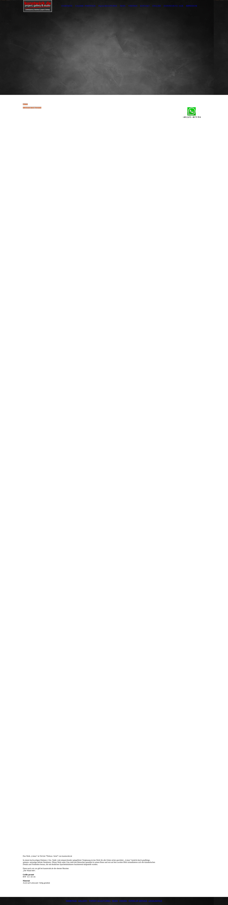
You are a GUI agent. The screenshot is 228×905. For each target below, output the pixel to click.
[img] (37, 6)
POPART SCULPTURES (100, 901)
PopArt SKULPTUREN (107, 6)
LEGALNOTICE (155, 901)
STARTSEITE (66, 6)
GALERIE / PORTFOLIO (85, 6)
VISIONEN (132, 6)
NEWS (122, 6)
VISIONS (123, 901)
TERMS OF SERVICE (137, 901)
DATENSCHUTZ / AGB (173, 6)
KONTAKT (145, 6)
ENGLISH (156, 6)
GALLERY (82, 901)
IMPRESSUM (191, 6)
